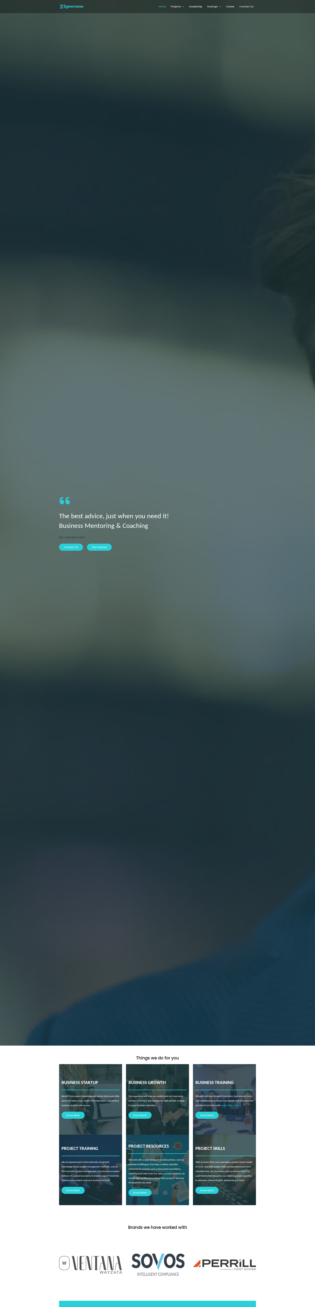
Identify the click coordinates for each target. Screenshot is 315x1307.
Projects (176, 6)
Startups (212, 6)
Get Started (99, 547)
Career (230, 6)
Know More (73, 1115)
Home (162, 6)
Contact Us (246, 6)
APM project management (83, 1171)
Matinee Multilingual (138, 1164)
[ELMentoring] (71, 6)
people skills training (231, 1105)
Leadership (195, 6)
